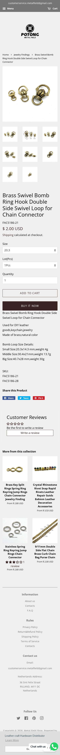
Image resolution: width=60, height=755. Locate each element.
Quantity (8, 274)
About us (30, 601)
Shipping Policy (30, 636)
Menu (10, 8)
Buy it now (30, 306)
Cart (55, 8)
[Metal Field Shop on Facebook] (26, 718)
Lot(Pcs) (7, 259)
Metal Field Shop (33, 730)
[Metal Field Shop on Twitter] (18, 718)
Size (5, 244)
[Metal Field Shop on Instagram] (42, 718)
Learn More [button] (12, 740)
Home (5, 54)
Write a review (30, 433)
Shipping (8, 235)
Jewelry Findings (22, 54)
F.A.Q (30, 610)
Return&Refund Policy (30, 631)
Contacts (30, 605)
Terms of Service (30, 641)
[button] (14, 562)
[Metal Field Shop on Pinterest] (34, 718)
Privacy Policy (30, 627)
